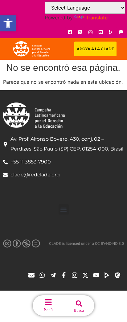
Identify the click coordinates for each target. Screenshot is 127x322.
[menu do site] (48, 302)
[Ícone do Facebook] (70, 32)
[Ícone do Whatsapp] (43, 275)
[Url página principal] (31, 49)
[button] (8, 23)
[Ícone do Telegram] (54, 275)
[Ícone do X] (80, 32)
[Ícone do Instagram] (90, 32)
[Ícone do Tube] (108, 275)
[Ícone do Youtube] (100, 32)
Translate (97, 17)
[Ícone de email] (33, 275)
